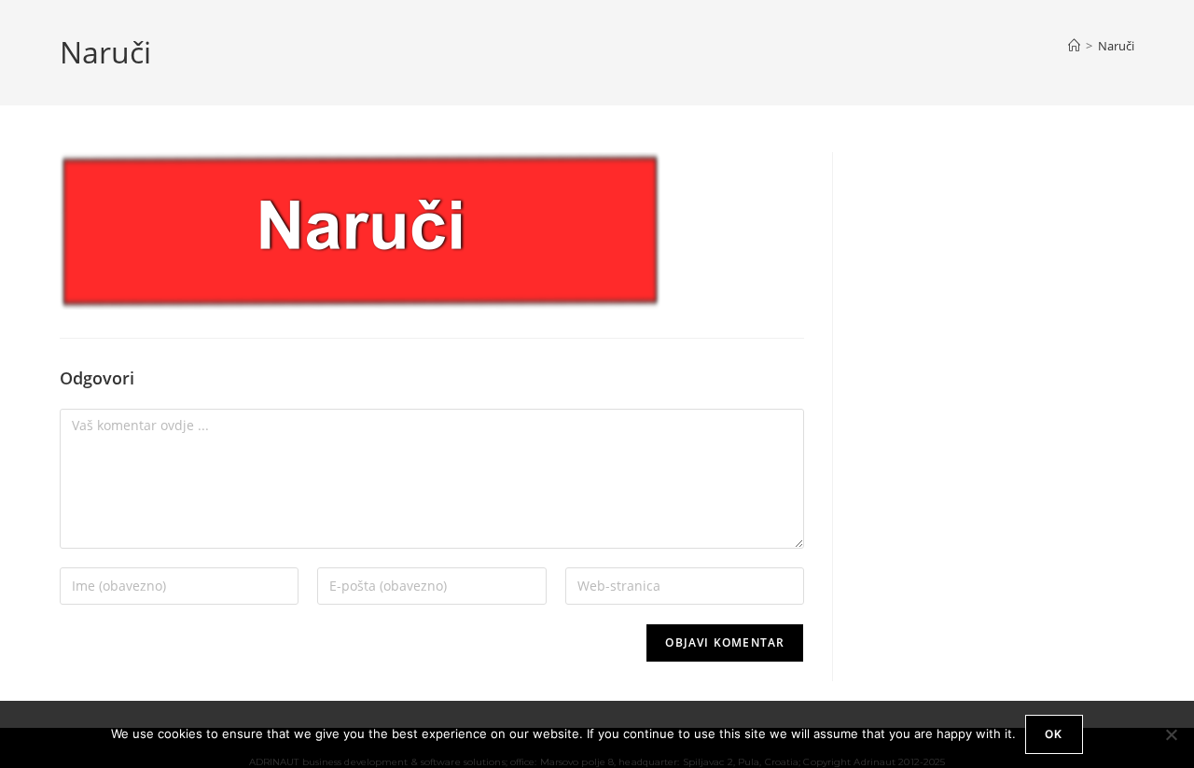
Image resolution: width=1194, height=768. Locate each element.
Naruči (1116, 45)
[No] (1170, 734)
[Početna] (1074, 45)
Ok (1053, 734)
